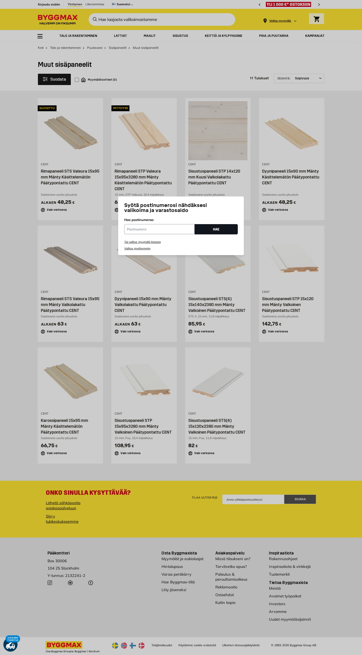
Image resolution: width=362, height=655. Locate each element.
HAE (216, 229)
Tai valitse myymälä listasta (142, 242)
